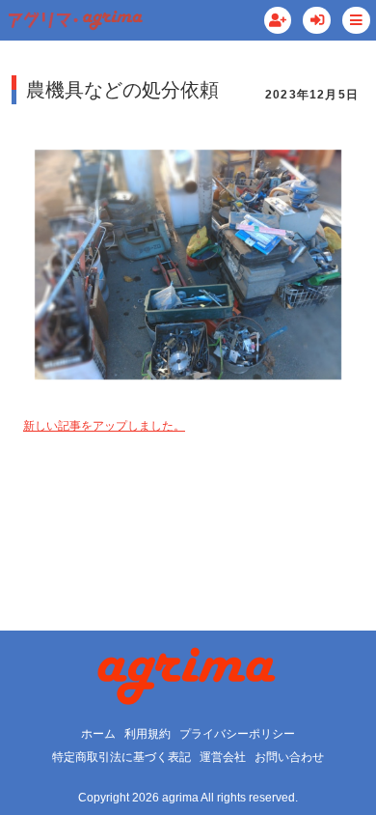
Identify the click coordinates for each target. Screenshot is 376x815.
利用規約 (147, 734)
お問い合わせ (289, 757)
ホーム (98, 734)
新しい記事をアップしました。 (104, 426)
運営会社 (223, 757)
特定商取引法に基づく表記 (121, 757)
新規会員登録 (278, 21)
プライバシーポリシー (237, 734)
